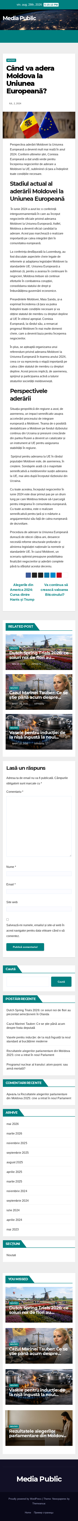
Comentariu (14, 791)
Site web (12, 902)
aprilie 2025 (14, 1171)
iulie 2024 (13, 1210)
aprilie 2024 (14, 1219)
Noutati (11, 60)
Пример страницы (43, 1512)
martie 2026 (14, 1133)
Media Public (19, 18)
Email (11, 884)
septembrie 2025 (18, 1152)
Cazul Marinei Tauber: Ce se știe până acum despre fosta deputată (38, 697)
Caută (11, 969)
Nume (11, 866)
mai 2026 (13, 1123)
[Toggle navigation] (71, 36)
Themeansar (38, 1503)
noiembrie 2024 (17, 1191)
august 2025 (15, 1162)
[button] (57, 36)
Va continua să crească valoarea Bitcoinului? (54, 589)
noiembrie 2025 (17, 1143)
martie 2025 (14, 1181)
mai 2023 (13, 1229)
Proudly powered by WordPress (25, 1498)
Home (28, 1512)
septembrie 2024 (18, 1200)
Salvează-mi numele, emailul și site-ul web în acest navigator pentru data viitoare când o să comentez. (35, 931)
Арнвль (36, 664)
